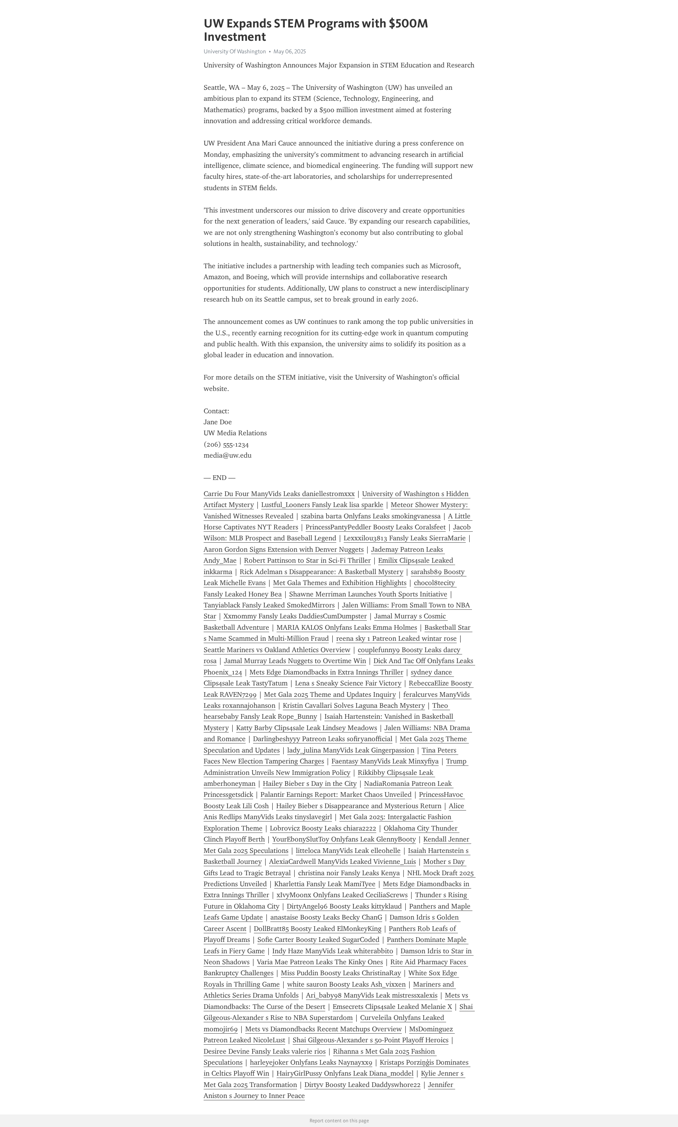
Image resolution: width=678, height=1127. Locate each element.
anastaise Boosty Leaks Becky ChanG (326, 917)
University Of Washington (235, 51)
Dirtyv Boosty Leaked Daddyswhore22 (362, 1084)
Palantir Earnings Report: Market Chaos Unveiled (336, 794)
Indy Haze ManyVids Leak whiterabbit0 (332, 951)
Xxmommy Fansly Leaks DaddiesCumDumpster (295, 616)
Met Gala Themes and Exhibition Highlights (339, 582)
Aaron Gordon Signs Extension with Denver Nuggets (284, 549)
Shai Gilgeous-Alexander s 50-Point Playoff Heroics (370, 1040)
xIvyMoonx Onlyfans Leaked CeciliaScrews (342, 895)
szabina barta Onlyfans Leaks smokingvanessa (371, 516)
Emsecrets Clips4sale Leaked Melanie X (392, 1006)
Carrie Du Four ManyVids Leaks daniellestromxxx (279, 493)
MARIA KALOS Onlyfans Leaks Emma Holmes (347, 627)
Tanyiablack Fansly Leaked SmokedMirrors (269, 605)
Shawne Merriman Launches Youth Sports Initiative (368, 594)
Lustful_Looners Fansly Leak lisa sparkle (322, 504)
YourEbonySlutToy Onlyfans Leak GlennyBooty (344, 839)
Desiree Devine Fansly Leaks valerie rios (265, 1051)
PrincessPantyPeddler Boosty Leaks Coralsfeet (376, 527)
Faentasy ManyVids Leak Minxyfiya (385, 761)
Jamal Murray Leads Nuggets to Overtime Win (295, 660)
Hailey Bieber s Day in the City (310, 783)
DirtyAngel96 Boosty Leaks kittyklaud (344, 906)
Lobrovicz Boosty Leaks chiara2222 (323, 828)
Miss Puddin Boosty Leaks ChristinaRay (341, 973)
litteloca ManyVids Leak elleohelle (348, 850)
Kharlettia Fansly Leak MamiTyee (324, 884)
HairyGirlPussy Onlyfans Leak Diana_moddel (345, 1073)
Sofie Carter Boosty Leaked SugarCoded (318, 939)
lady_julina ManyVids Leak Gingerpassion (350, 750)
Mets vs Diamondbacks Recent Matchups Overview (323, 1029)
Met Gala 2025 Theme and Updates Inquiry (330, 694)
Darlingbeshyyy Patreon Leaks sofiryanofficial (322, 738)
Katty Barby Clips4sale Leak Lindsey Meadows (306, 727)
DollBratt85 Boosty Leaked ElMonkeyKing (317, 928)
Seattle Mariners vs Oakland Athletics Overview (277, 649)
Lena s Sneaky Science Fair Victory (348, 683)
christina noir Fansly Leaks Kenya (349, 873)
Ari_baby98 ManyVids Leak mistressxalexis (371, 995)
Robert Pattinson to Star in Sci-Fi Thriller (307, 560)
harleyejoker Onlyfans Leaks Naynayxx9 (311, 1062)
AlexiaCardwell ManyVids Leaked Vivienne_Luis (342, 861)
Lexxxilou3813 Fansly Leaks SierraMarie (405, 538)
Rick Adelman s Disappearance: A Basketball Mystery (321, 571)
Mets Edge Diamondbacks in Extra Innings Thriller (326, 672)
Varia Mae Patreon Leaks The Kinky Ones (320, 962)
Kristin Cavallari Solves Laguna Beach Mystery (354, 705)
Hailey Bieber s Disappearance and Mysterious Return (358, 806)
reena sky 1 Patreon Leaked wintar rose (396, 638)
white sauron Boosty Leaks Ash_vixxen (346, 984)
